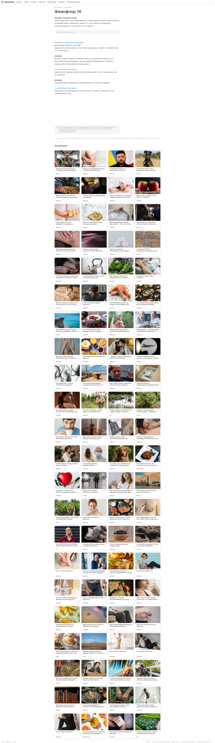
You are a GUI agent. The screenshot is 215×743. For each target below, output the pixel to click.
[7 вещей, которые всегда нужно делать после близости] (121, 350)
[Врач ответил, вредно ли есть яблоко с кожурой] (147, 189)
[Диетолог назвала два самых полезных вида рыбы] (94, 216)
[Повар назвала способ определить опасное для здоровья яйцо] (67, 216)
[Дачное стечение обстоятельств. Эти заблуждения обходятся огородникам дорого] (67, 672)
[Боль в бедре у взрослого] (67, 726)
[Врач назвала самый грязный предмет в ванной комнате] (94, 431)
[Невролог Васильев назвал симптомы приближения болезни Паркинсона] (147, 672)
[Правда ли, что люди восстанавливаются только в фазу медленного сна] (121, 592)
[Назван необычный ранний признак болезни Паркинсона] (121, 323)
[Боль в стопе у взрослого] (67, 565)
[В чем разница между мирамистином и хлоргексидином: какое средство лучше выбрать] (94, 458)
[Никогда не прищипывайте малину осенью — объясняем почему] (147, 404)
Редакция (148, 741)
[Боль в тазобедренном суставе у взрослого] (94, 592)
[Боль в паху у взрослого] (147, 565)
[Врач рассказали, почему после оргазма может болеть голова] (67, 297)
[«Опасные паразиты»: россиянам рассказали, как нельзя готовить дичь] (67, 270)
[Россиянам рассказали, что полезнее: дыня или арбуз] (67, 618)
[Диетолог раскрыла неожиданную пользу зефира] (121, 243)
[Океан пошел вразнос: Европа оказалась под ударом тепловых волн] (67, 323)
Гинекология (67, 7)
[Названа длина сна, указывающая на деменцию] (94, 189)
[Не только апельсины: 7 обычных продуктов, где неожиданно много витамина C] (94, 726)
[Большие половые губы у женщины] (147, 270)
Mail (3, 741)
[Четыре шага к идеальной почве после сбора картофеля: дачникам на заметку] (147, 538)
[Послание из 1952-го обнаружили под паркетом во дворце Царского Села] (147, 243)
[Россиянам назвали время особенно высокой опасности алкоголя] (94, 377)
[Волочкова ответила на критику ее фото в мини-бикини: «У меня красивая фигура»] (67, 538)
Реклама (14, 741)
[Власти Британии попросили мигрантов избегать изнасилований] (147, 484)
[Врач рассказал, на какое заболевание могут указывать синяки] (67, 350)
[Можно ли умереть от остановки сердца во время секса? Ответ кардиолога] (121, 189)
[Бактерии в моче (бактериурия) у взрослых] (121, 726)
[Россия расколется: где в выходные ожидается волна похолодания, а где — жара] (147, 163)
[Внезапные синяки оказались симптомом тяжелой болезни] (67, 243)
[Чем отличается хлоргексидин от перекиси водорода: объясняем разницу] (121, 484)
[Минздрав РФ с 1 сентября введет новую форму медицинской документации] (147, 323)
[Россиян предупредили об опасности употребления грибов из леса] (94, 699)
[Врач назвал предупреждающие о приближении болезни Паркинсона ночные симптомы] (121, 618)
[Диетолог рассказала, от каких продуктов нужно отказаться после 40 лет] (121, 511)
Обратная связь (175, 741)
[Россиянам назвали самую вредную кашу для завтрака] (94, 323)
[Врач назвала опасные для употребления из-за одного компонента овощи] (121, 270)
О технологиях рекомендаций (188, 741)
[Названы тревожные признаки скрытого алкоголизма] (94, 672)
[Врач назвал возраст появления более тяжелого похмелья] (121, 377)
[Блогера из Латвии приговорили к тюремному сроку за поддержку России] (94, 538)
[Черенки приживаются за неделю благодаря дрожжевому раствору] (67, 511)
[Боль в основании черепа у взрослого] (94, 297)
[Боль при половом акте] (147, 645)
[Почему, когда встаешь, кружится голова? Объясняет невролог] (94, 243)
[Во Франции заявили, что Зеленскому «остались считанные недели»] (121, 163)
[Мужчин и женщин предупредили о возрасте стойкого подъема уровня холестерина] (94, 565)
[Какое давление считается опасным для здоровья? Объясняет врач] (67, 377)
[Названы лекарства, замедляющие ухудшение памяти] (147, 377)
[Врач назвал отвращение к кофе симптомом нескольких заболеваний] (67, 431)
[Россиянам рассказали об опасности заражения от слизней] (121, 565)
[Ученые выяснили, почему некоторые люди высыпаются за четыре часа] (147, 699)
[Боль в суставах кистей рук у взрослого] (147, 618)
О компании (8, 741)
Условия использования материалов (161, 741)
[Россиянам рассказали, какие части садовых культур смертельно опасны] (121, 699)
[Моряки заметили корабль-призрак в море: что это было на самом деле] (94, 645)
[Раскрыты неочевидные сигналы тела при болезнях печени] (94, 163)
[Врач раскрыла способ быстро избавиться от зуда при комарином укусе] (94, 618)
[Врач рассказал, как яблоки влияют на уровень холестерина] (67, 189)
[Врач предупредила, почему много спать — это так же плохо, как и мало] (121, 216)
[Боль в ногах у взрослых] (121, 645)
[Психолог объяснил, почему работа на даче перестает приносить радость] (94, 404)
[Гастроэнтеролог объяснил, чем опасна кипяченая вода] (94, 270)
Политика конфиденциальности (204, 741)
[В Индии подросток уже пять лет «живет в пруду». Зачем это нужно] (121, 404)
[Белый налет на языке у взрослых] (94, 511)
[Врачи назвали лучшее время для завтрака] (94, 350)
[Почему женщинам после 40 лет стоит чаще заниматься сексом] (121, 672)
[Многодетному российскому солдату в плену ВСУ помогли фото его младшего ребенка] (67, 163)
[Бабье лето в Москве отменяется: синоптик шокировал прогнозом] (94, 484)
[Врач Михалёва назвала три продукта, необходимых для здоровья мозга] (121, 297)
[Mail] (2, 2)
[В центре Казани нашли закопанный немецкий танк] (121, 431)
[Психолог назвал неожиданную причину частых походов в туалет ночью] (67, 592)
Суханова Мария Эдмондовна (73, 42)
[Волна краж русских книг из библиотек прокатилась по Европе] (67, 699)
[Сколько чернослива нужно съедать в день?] (121, 538)
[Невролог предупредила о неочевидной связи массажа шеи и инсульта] (147, 431)
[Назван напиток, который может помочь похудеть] (67, 458)
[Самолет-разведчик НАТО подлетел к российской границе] (147, 350)
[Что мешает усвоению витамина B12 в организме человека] (147, 297)
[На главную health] (9, 2)
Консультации (58, 7)
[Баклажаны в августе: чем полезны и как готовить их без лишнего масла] (147, 458)
